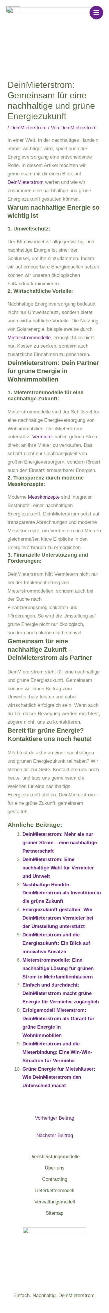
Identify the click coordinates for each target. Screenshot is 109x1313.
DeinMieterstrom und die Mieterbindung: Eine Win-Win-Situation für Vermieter (57, 1052)
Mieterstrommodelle (29, 337)
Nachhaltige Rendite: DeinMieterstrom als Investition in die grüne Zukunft (61, 893)
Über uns (55, 1168)
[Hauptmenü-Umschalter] (96, 13)
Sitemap (54, 1213)
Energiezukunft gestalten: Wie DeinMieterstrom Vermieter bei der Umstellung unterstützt (57, 918)
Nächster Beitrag (54, 1135)
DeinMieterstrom (28, 127)
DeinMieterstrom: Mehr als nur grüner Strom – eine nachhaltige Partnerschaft (59, 842)
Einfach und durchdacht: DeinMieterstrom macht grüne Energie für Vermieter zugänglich (60, 993)
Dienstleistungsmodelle (54, 1156)
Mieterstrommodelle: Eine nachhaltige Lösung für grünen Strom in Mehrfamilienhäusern (58, 968)
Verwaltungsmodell (54, 1202)
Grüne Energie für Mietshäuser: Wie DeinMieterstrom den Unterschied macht (58, 1077)
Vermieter (42, 437)
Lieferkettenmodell (54, 1190)
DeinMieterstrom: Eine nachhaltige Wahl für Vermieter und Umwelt (58, 868)
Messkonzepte (44, 497)
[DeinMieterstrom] (13, 12)
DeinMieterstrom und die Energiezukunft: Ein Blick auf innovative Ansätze (56, 943)
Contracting (54, 1179)
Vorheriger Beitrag (54, 1118)
